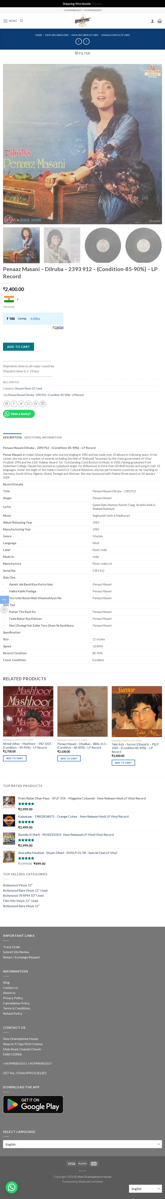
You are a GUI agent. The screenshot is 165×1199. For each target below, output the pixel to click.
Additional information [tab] (43, 437)
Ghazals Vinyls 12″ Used (115, 35)
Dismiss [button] (96, 3)
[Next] (153, 144)
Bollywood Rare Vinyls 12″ (21, 906)
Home (38, 35)
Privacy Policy (13, 998)
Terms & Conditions (16, 1008)
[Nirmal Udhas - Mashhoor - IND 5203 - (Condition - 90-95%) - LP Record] (28, 711)
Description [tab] (12, 437)
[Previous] (11, 144)
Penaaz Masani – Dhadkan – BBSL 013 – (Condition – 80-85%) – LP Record (82, 745)
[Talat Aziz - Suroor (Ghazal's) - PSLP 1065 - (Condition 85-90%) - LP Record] (137, 711)
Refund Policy (12, 1013)
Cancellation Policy (16, 1003)
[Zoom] (8, 219)
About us (9, 992)
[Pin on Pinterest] (35, 404)
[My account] (153, 21)
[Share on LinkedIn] (43, 404)
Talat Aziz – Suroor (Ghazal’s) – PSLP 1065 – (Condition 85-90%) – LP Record (135, 748)
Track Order (11, 947)
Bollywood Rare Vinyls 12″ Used (25, 890)
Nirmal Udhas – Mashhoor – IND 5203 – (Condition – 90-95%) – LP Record (28, 745)
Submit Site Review (16, 952)
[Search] (21, 21)
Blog (6, 982)
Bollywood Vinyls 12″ (18, 885)
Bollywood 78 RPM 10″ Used (23, 895)
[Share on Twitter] (21, 404)
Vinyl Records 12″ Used (84, 35)
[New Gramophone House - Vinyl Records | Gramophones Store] (82, 21)
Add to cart (18, 347)
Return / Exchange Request (21, 957)
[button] (12, 1187)
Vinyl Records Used (56, 35)
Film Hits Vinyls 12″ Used (20, 901)
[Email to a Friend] (28, 404)
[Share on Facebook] (14, 404)
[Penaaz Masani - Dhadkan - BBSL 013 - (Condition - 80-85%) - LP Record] (82, 711)
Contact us (10, 987)
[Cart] (159, 21)
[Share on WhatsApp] (6, 404)
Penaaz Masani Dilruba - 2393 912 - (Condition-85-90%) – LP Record (46, 395)
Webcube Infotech (90, 1181)
